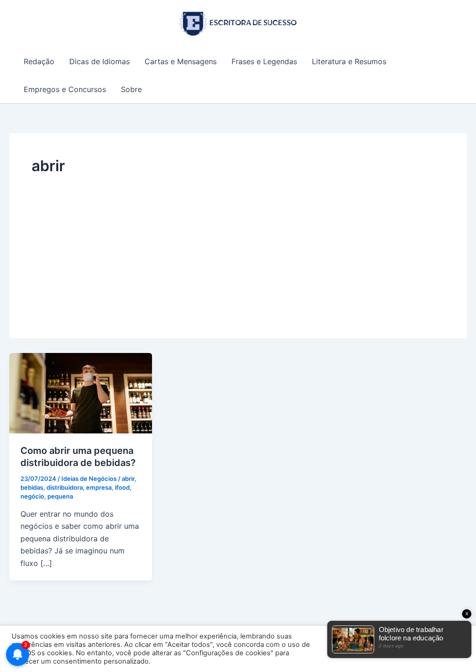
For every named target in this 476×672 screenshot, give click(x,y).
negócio (32, 496)
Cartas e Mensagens (181, 61)
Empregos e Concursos (65, 89)
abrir (128, 478)
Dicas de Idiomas (99, 61)
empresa (99, 487)
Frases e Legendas (264, 61)
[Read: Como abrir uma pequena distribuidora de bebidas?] (80, 392)
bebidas (31, 487)
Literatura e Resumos (349, 61)
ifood (122, 487)
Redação (39, 61)
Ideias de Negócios (89, 478)
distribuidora (64, 487)
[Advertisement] (238, 246)
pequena (60, 496)
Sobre (131, 89)
